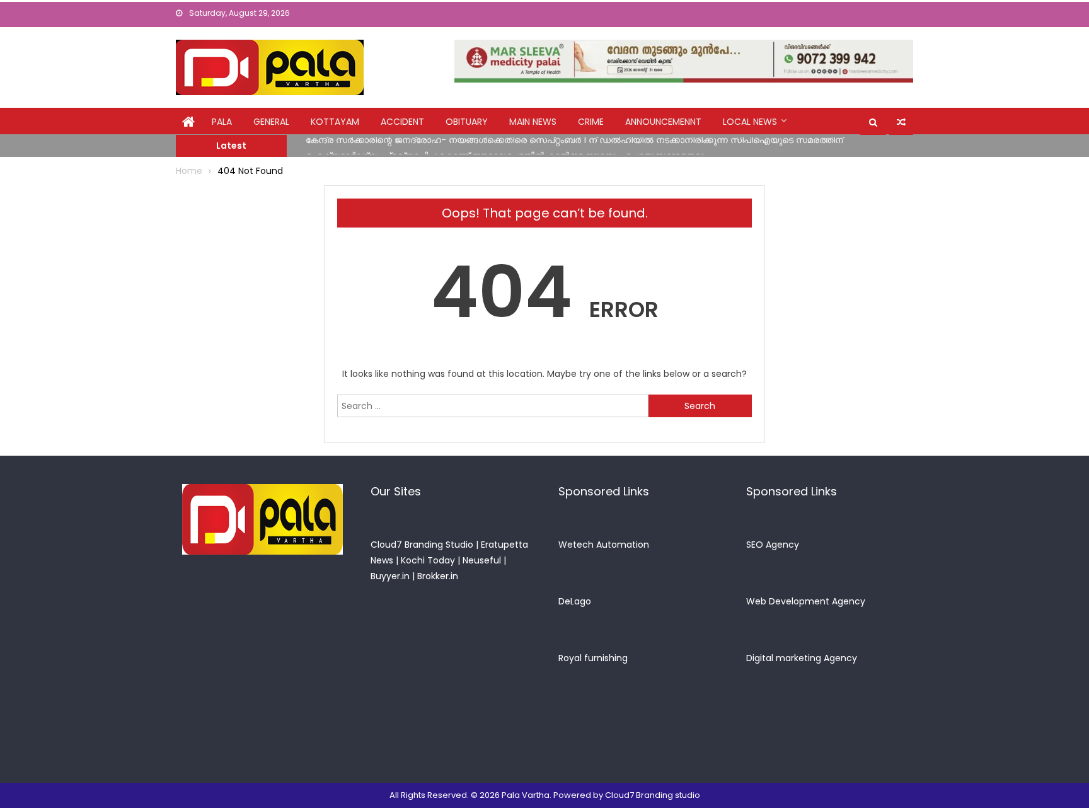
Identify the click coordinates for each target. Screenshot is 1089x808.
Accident (402, 121)
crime (591, 121)
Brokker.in (437, 576)
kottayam (335, 121)
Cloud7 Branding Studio (422, 544)
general (271, 121)
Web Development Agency (805, 601)
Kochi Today (428, 560)
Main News (532, 121)
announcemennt (663, 121)
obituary (467, 121)
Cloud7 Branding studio (652, 795)
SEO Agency (772, 544)
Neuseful (482, 560)
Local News (750, 121)
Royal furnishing (593, 658)
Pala (222, 121)
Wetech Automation (603, 544)
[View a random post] (901, 122)
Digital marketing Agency (801, 658)
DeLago (574, 601)
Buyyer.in (390, 576)
